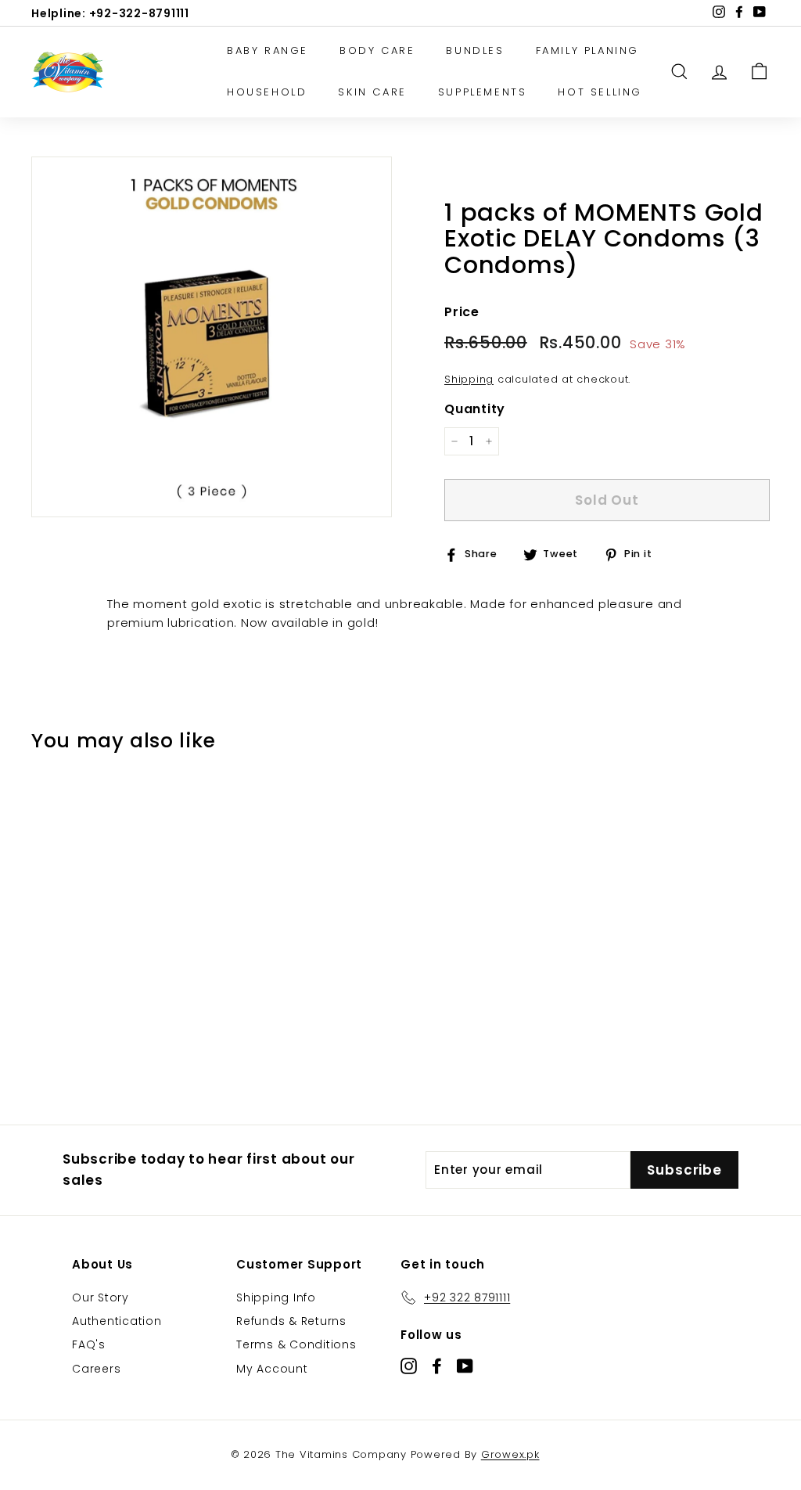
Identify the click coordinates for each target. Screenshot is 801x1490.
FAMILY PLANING (587, 50)
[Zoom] (211, 336)
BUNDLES (475, 50)
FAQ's (89, 1344)
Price (462, 312)
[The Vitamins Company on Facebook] (437, 1365)
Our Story (100, 1297)
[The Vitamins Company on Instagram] (408, 1365)
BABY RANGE (267, 50)
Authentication (117, 1321)
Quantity (474, 409)
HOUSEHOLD (267, 92)
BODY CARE (377, 50)
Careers (96, 1369)
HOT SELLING (600, 92)
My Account (272, 1369)
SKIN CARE (372, 92)
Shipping (469, 379)
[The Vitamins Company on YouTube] (465, 1365)
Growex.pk (510, 1454)
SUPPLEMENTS (482, 92)
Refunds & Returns (291, 1321)
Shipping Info (276, 1297)
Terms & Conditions (296, 1344)
